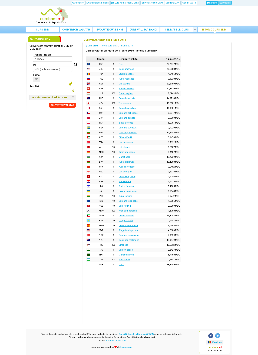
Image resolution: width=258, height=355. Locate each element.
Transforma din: (42, 54)
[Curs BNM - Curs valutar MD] (52, 14)
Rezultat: (34, 86)
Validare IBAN (173, 2)
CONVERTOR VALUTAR (62, 105)
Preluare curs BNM (153, 2)
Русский (226, 3)
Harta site (120, 340)
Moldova (216, 342)
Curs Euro (79, 2)
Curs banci (143, 29)
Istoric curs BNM (214, 29)
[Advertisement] (155, 16)
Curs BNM (42, 29)
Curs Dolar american (98, 2)
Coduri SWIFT (189, 2)
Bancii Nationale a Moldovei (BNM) (136, 334)
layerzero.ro (126, 347)
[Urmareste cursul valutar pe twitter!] (217, 335)
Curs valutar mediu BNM (126, 2)
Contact (110, 340)
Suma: (36, 75)
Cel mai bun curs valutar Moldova (176, 30)
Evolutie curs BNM (110, 29)
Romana (213, 3)
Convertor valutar (76, 29)
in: (34, 64)
